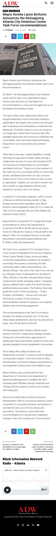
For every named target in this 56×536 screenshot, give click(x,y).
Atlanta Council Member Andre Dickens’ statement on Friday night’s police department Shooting (42, 448)
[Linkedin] (28, 525)
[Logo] (28, 510)
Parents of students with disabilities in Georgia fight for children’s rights (14, 447)
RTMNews (9, 30)
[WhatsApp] (32, 36)
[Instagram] (23, 525)
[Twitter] (20, 36)
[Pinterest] (26, 36)
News (5, 11)
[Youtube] (38, 525)
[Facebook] (14, 36)
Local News (14, 11)
